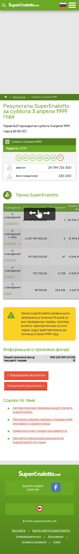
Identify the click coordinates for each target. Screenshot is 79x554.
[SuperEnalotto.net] (23, 5)
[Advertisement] (39, 52)
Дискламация (55, 536)
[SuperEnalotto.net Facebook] (55, 491)
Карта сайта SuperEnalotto (51, 530)
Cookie (56, 542)
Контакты (18, 530)
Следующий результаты (24, 386)
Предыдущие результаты (27, 375)
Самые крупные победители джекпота (40, 431)
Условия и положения (34, 542)
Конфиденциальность (28, 536)
